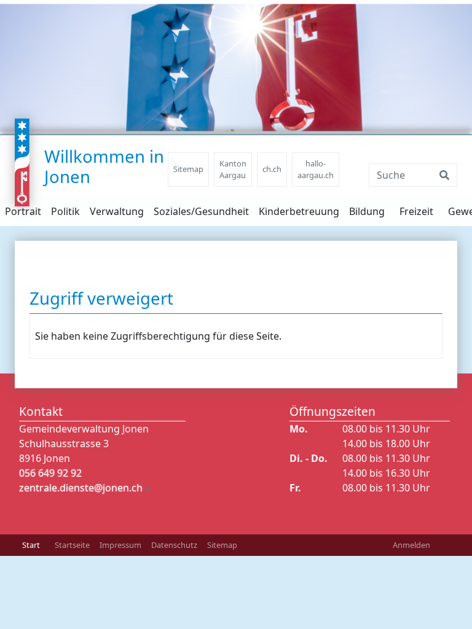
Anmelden (411, 544)
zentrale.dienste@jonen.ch (81, 487)
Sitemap (188, 168)
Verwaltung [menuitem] (117, 211)
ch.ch (271, 168)
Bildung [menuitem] (367, 211)
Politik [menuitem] (65, 211)
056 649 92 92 (50, 473)
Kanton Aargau (232, 169)
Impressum (120, 544)
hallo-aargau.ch (315, 169)
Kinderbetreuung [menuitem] (299, 211)
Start (31, 544)
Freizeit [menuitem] (416, 211)
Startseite (72, 544)
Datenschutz (174, 544)
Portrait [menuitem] (23, 211)
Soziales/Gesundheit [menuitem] (201, 211)
